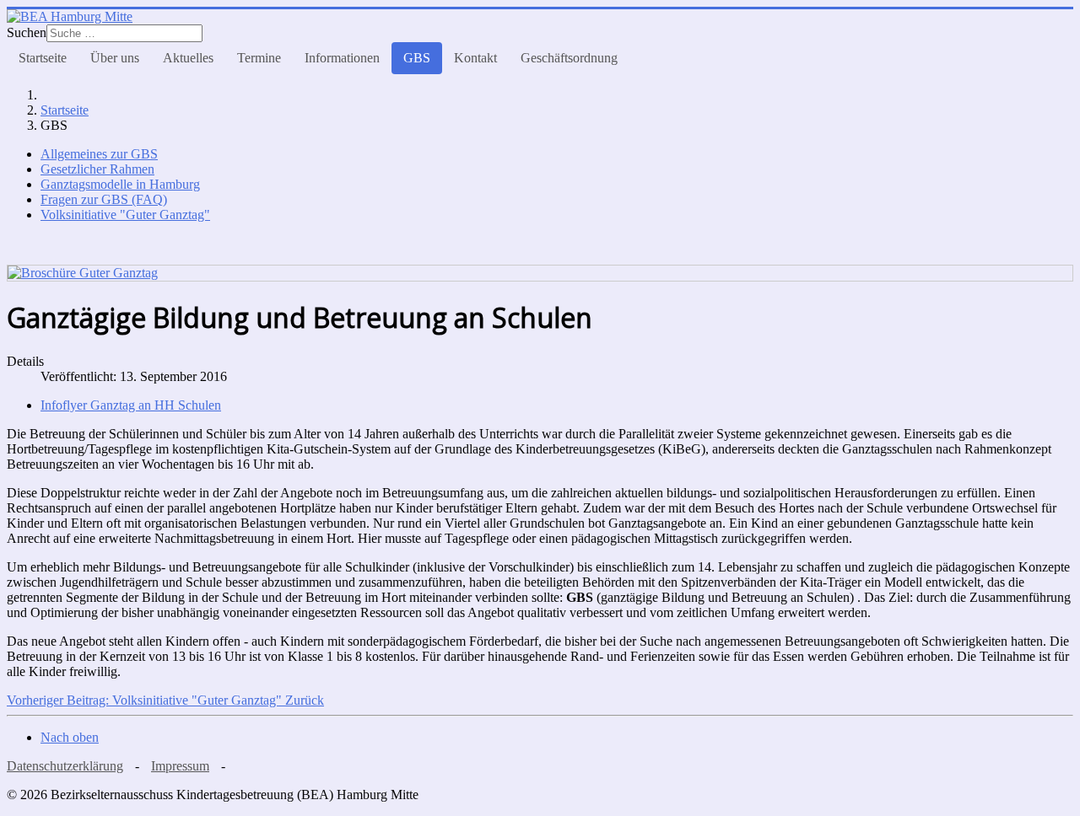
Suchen (26, 32)
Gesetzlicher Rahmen (97, 169)
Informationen (342, 58)
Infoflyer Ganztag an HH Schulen (130, 405)
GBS (416, 58)
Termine (259, 58)
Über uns (114, 58)
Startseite (43, 58)
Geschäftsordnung (569, 58)
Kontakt (475, 58)
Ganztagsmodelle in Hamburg (120, 184)
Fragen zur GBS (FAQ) (103, 199)
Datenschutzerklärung (65, 766)
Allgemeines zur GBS (99, 154)
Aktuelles (188, 58)
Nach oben (69, 737)
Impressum (180, 766)
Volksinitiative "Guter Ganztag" (125, 214)
